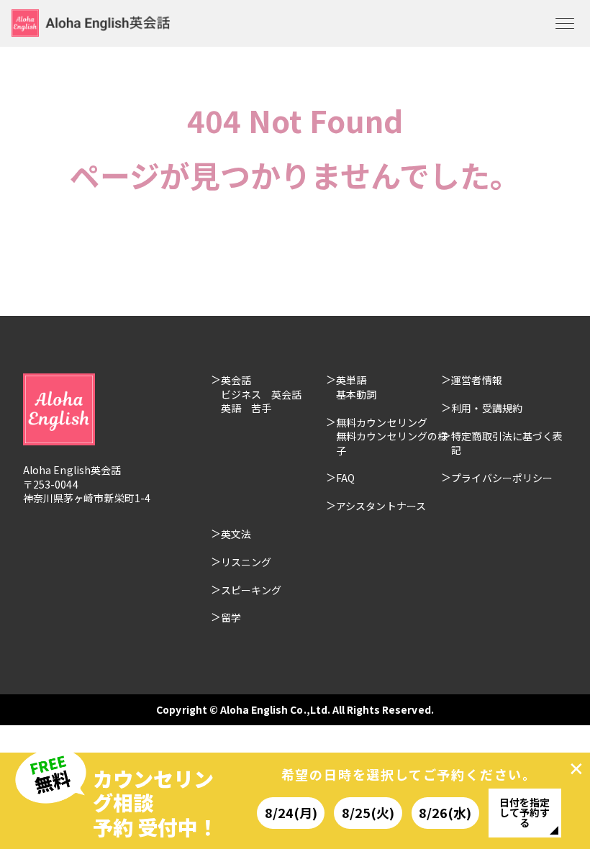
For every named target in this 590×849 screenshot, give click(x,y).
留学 (231, 617)
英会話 (236, 380)
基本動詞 (356, 394)
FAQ (345, 478)
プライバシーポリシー (502, 478)
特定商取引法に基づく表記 (507, 443)
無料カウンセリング (381, 422)
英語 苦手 (246, 408)
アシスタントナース (381, 506)
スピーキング (251, 590)
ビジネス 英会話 (261, 394)
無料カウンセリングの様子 (392, 443)
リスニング (246, 562)
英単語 (351, 380)
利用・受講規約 (486, 408)
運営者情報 (476, 380)
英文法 (236, 534)
